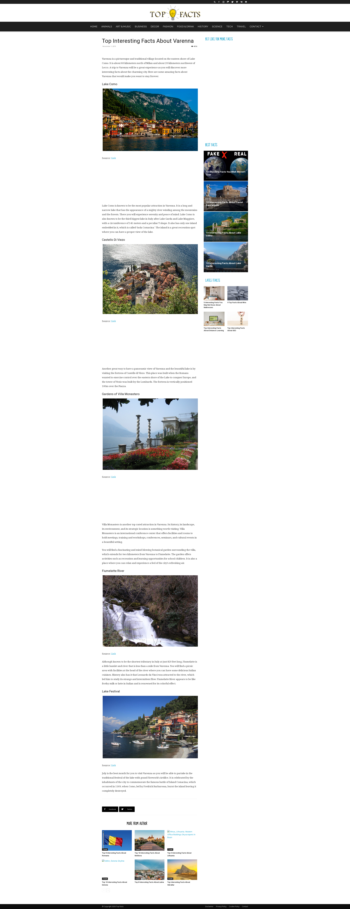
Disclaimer (209, 906)
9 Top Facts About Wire (236, 302)
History (203, 26)
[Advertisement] (149, 183)
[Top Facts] (175, 13)
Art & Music (123, 26)
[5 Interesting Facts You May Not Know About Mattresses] (214, 293)
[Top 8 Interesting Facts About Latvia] (149, 869)
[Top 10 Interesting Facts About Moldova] (149, 840)
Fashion (168, 26)
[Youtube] (246, 2)
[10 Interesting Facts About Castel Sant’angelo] (226, 196)
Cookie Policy (234, 906)
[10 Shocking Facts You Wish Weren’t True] (226, 166)
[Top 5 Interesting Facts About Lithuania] (182, 840)
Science (217, 26)
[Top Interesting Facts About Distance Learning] (214, 319)
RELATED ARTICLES (114, 823)
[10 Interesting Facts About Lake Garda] (226, 257)
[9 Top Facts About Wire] (237, 293)
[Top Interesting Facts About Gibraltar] (182, 869)
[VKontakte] (241, 2)
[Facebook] (219, 2)
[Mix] (228, 2)
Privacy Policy (221, 906)
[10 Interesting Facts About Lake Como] (226, 227)
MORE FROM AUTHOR (137, 823)
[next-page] (108, 890)
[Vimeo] (237, 2)
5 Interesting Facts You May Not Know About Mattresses (213, 304)
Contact (255, 26)
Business (141, 26)
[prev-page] (103, 890)
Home (93, 26)
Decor (155, 26)
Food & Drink (185, 26)
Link (113, 158)
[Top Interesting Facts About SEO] (237, 319)
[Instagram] (223, 2)
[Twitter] (232, 2)
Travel (241, 26)
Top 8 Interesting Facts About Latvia (149, 882)
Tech (229, 26)
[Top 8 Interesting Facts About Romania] (117, 840)
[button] (215, 2)
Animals (106, 26)
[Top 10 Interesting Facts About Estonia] (117, 869)
